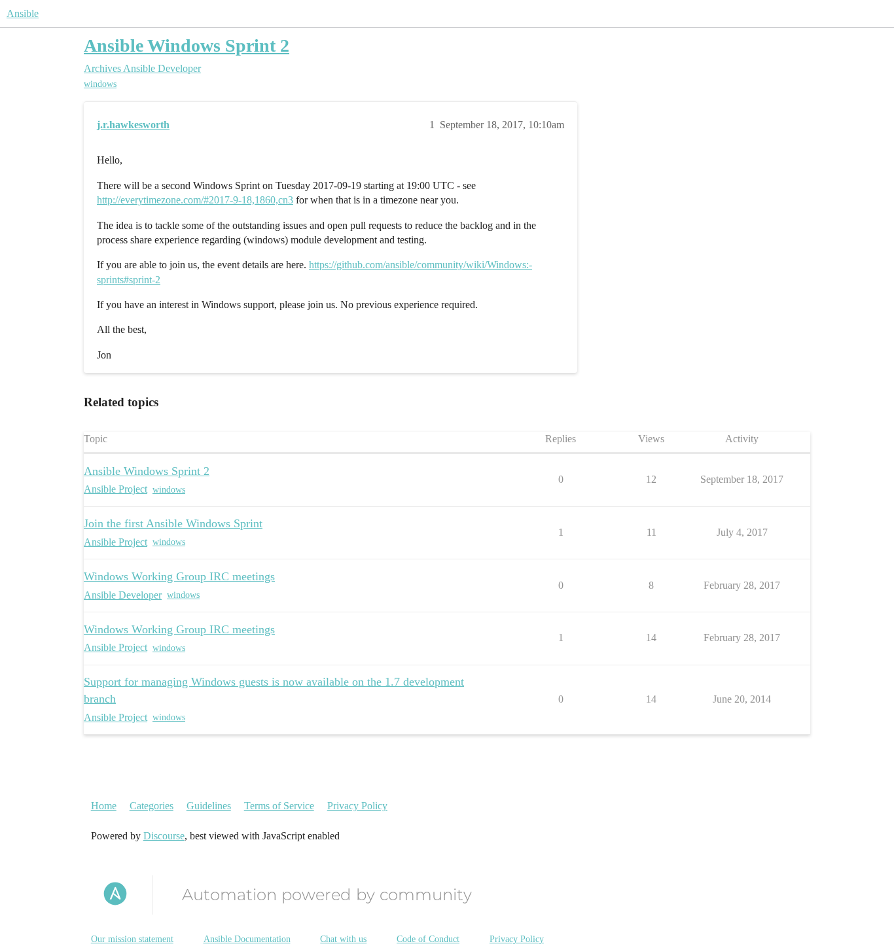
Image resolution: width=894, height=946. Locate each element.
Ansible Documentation (247, 939)
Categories (151, 805)
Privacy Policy (357, 805)
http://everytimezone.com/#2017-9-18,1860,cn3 (195, 199)
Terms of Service (279, 805)
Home (103, 805)
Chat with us (343, 939)
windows (100, 84)
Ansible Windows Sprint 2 (186, 45)
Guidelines (209, 805)
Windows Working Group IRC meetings (179, 576)
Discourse (164, 835)
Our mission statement (132, 939)
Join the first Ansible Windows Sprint (173, 523)
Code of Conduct (428, 939)
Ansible (23, 13)
